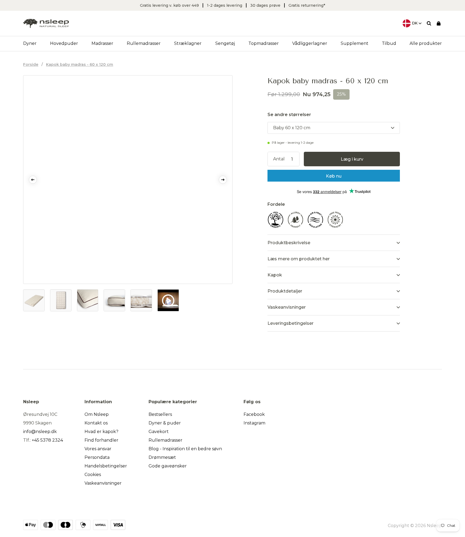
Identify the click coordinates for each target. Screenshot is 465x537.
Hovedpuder (64, 43)
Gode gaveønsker (168, 465)
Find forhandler (101, 440)
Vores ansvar (97, 448)
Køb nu (333, 176)
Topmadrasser (263, 43)
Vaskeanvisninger (103, 483)
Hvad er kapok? (101, 431)
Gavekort (159, 431)
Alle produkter (426, 43)
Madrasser (102, 43)
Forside (30, 64)
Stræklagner (188, 43)
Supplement (354, 43)
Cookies (92, 474)
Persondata (97, 457)
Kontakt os (96, 423)
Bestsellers (160, 414)
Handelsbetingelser (105, 465)
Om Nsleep (96, 414)
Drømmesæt (162, 457)
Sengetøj (225, 43)
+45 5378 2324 (47, 440)
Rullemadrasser (144, 43)
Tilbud (389, 43)
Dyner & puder (165, 423)
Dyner (30, 43)
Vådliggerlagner (309, 43)
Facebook (254, 414)
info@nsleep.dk (40, 431)
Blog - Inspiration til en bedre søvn (185, 448)
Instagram (254, 423)
